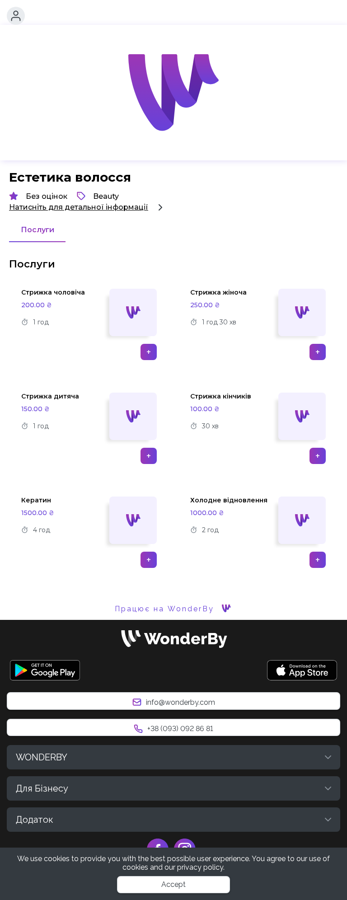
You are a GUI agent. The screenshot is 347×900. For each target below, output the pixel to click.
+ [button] (148, 352)
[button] (16, 16)
